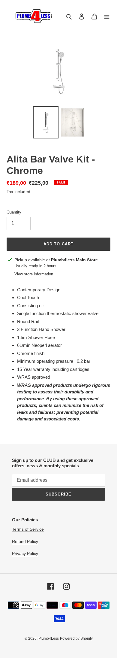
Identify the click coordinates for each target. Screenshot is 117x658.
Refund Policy (25, 541)
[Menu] (106, 16)
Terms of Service (28, 529)
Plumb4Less (48, 638)
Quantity (14, 212)
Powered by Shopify (76, 638)
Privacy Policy (25, 553)
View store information (33, 274)
